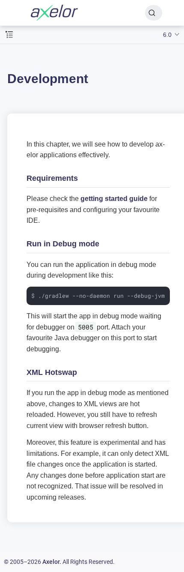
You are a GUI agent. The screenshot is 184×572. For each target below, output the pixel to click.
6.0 (167, 34)
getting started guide (114, 198)
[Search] (153, 13)
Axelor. (51, 561)
